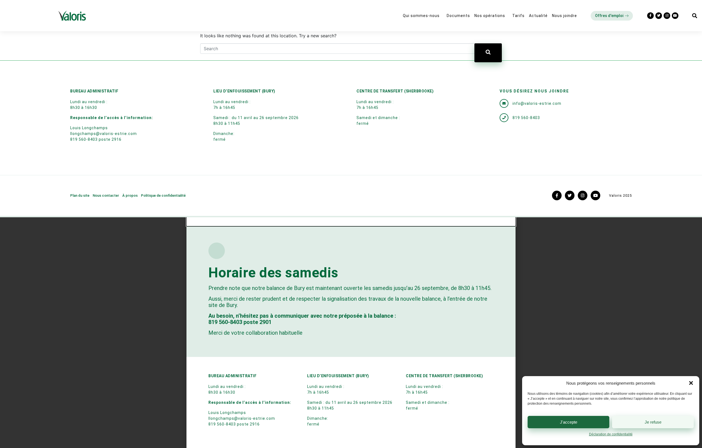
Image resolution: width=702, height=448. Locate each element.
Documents (458, 15)
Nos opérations (489, 15)
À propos (130, 195)
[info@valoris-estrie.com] (504, 103)
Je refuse (653, 422)
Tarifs (518, 15)
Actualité (538, 15)
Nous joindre (564, 15)
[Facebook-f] (650, 15)
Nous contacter (106, 195)
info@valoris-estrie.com (537, 103)
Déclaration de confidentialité (611, 434)
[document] (351, 332)
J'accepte (568, 422)
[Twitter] (658, 15)
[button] (691, 383)
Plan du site (79, 195)
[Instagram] (667, 15)
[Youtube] (675, 15)
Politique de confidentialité (163, 195)
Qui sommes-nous (421, 15)
